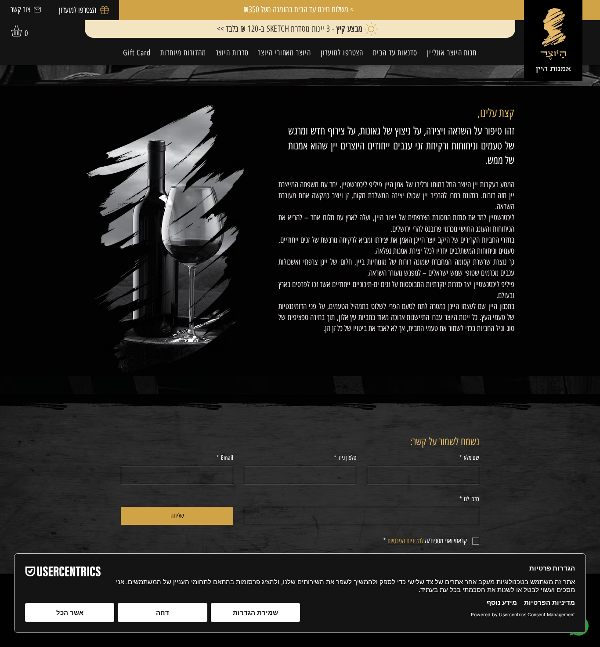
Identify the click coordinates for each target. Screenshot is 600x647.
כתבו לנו (469, 499)
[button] (23, 30)
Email (225, 458)
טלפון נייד (345, 458)
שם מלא (469, 458)
